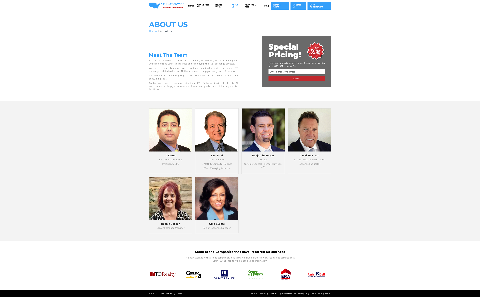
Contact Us (297, 5)
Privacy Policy (303, 293)
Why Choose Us (203, 5)
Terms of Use (316, 293)
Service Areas (273, 293)
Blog (266, 5)
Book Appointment (316, 5)
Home (191, 5)
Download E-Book (250, 5)
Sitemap (327, 293)
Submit (296, 78)
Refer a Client (276, 5)
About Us (235, 5)
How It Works (218, 5)
